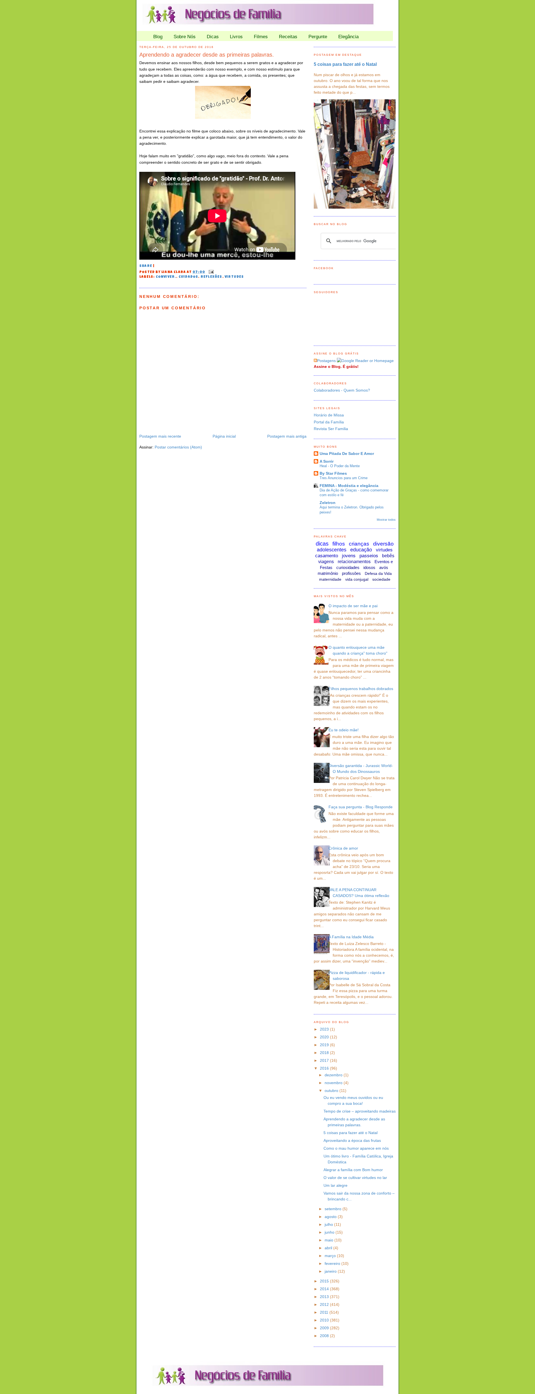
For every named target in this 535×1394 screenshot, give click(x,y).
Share (145, 266)
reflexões (211, 277)
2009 (325, 1328)
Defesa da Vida (378, 573)
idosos (369, 567)
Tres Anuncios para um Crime (344, 478)
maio (329, 1240)
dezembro (334, 1075)
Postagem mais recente (160, 436)
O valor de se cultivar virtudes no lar (355, 1177)
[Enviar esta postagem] (210, 272)
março (331, 1255)
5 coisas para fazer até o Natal (345, 64)
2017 (325, 1060)
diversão (383, 544)
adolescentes (331, 550)
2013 (325, 1296)
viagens (326, 561)
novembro (334, 1083)
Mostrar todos (386, 519)
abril (329, 1248)
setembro (333, 1209)
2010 (325, 1320)
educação (361, 550)
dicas (322, 544)
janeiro (331, 1271)
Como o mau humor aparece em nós (356, 1148)
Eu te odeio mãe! (344, 730)
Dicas (213, 36)
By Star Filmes (333, 473)
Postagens (326, 360)
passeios (368, 555)
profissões (351, 573)
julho (329, 1224)
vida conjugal (356, 579)
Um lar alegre (335, 1185)
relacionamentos (354, 561)
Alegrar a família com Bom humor (353, 1170)
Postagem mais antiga (287, 436)
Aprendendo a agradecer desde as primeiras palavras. (206, 55)
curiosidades (347, 567)
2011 (324, 1312)
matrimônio (328, 573)
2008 (325, 1335)
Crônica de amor (343, 848)
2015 (325, 1281)
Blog (157, 36)
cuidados (188, 277)
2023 (325, 1029)
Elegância (348, 36)
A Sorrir (327, 461)
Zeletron (327, 502)
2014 (325, 1289)
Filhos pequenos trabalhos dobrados (361, 688)
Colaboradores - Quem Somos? (342, 390)
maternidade (330, 579)
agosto (331, 1216)
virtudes (234, 277)
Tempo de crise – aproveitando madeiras (360, 1111)
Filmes (261, 36)
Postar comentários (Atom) (178, 447)
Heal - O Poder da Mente (340, 466)
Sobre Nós (185, 36)
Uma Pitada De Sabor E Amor (347, 453)
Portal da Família (329, 422)
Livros (236, 36)
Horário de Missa (329, 415)
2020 (325, 1037)
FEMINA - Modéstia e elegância (349, 485)
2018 (325, 1052)
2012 (325, 1304)
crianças (359, 544)
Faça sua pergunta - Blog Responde (361, 807)
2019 (325, 1045)
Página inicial (224, 436)
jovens (349, 555)
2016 (325, 1068)
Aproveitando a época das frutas (352, 1140)
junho (330, 1232)
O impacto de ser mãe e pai (353, 606)
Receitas (288, 36)
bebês (388, 555)
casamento (326, 555)
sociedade (381, 579)
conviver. (166, 277)
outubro (332, 1090)
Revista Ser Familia (331, 428)
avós (383, 567)
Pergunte (317, 36)
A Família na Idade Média (351, 937)
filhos (338, 544)
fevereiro (333, 1263)
